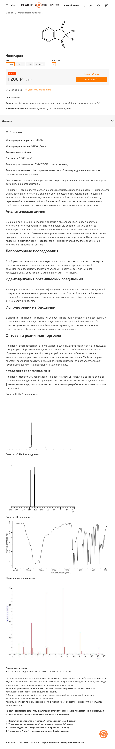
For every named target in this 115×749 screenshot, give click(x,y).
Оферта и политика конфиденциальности (63, 742)
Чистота (56, 60)
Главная (9, 12)
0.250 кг (39, 64)
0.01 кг (10, 64)
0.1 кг (29, 64)
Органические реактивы (30, 12)
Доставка (23, 742)
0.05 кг (20, 64)
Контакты (10, 742)
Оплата (35, 742)
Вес (7, 60)
